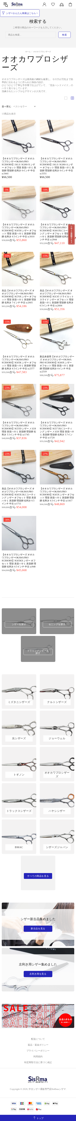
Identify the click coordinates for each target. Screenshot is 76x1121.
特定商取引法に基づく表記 (38, 1062)
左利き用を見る (38, 974)
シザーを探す (19, 624)
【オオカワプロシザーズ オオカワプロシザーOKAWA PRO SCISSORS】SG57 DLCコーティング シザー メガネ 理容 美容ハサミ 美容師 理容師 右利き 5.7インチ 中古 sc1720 (57, 430)
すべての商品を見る (38, 876)
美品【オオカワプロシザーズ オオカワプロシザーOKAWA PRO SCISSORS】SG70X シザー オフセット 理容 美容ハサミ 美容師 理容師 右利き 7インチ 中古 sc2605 (19, 296)
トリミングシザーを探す (38, 651)
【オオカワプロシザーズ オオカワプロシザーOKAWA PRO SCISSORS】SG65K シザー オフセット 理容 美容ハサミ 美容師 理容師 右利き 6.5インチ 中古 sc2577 (19, 362)
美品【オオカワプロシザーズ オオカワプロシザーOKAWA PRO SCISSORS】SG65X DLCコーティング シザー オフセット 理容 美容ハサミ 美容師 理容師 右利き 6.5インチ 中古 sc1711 (19, 496)
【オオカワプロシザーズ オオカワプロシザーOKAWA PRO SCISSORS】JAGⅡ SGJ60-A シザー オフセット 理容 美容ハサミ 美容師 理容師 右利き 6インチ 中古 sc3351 (57, 166)
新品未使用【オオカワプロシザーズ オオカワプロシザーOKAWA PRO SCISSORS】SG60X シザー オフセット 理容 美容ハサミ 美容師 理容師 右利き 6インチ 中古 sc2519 (57, 364)
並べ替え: (7, 106)
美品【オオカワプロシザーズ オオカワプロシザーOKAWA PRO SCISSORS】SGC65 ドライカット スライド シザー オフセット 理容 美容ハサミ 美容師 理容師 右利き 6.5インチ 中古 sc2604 (57, 298)
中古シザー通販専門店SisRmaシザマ (17, 4)
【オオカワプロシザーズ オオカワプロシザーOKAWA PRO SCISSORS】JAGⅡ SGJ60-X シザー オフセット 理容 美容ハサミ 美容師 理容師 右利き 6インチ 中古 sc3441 (19, 166)
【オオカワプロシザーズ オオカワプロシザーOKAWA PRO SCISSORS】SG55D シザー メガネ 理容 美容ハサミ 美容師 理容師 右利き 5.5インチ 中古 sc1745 (19, 428)
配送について (38, 1039)
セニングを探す (57, 624)
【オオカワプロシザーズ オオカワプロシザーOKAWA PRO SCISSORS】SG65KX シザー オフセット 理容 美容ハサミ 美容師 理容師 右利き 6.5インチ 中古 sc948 (19, 560)
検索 (64, 34)
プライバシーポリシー (38, 1050)
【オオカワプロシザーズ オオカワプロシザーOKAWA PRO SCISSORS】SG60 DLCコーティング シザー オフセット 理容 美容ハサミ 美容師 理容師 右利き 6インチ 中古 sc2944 (57, 232)
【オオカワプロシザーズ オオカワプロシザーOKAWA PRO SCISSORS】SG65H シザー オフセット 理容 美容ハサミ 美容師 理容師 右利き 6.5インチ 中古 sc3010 (19, 230)
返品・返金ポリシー (38, 1044)
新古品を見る (38, 928)
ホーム (28, 52)
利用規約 (38, 1056)
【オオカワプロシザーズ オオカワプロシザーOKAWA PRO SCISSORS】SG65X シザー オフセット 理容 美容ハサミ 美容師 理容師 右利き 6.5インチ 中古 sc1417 (57, 494)
